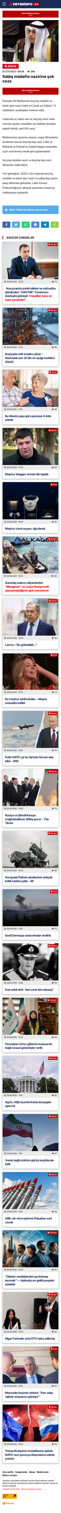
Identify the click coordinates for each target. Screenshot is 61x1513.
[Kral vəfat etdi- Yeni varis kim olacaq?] (30, 964)
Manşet (54, 244)
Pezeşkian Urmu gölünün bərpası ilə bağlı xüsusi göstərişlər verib (28, 1045)
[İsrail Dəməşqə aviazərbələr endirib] (30, 910)
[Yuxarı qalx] (51, 1503)
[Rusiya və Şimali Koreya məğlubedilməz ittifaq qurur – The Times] (30, 790)
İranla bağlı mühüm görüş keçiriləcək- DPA (30, 1162)
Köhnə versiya (9, 1475)
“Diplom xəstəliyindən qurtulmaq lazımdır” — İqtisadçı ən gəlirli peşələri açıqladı (29, 1280)
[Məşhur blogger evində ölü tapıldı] (30, 449)
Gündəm (53, 1000)
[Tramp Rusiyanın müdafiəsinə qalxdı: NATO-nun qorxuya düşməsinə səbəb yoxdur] (30, 1426)
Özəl (55, 484)
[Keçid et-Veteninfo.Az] (24, 4)
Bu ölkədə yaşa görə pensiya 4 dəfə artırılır (28, 418)
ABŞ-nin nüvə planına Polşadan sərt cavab (28, 1220)
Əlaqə (32, 1472)
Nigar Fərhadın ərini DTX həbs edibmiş (30, 1338)
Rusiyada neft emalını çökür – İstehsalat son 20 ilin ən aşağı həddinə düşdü (29, 357)
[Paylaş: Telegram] (45, 225)
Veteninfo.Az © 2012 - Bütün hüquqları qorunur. (22, 1489)
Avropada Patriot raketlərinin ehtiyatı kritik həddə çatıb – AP (28, 879)
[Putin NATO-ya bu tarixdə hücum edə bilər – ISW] (30, 732)
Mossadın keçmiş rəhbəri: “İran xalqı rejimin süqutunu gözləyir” (29, 1394)
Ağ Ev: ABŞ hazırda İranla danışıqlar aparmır (28, 1104)
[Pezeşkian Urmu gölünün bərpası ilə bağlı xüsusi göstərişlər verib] (30, 1019)
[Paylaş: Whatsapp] (26, 225)
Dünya (12, 66)
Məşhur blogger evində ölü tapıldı (26, 474)
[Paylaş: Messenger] (35, 225)
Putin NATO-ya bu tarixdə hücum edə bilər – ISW (29, 759)
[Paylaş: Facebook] (6, 225)
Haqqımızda (21, 1472)
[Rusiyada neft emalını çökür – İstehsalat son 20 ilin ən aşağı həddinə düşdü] (30, 329)
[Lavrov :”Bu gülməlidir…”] (30, 619)
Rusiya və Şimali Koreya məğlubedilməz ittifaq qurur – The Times (27, 819)
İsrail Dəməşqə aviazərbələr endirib (28, 935)
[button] (55, 225)
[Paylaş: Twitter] (16, 225)
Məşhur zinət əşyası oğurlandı (25, 528)
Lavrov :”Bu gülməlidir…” (21, 645)
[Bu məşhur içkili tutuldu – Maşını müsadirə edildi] (30, 674)
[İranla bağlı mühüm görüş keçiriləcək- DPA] (30, 1135)
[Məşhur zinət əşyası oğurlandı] (30, 503)
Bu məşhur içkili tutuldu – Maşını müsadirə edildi (26, 700)
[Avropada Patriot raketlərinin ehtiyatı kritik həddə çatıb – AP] (30, 852)
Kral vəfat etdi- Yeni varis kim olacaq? (29, 989)
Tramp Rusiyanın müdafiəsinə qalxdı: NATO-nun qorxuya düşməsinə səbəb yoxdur (29, 1454)
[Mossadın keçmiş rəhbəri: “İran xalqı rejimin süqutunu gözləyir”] (30, 1367)
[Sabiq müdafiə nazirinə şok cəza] (30, 41)
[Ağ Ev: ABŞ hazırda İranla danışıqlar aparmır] (30, 1077)
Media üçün (43, 1472)
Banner (54, 430)
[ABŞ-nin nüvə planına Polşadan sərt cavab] (30, 1193)
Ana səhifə (8, 1472)
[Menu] (5, 4)
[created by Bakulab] (8, 1503)
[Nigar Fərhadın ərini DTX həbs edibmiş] (30, 1313)
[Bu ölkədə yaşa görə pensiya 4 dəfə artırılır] (30, 391)
